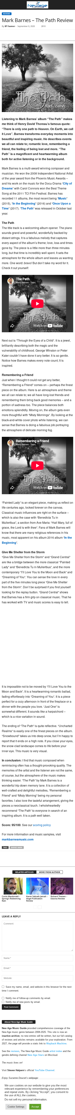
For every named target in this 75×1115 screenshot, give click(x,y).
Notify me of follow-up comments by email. (28, 998)
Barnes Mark (16, 847)
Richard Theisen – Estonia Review (59, 897)
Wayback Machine (56, 1043)
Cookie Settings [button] (16, 1106)
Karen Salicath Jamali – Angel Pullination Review (37, 898)
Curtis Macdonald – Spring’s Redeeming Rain (11, 898)
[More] (39, 35)
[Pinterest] (22, 35)
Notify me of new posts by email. (23, 1002)
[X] (13, 35)
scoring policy (42, 825)
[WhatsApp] (30, 35)
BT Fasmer (10, 26)
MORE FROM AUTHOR (49, 872)
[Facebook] (5, 35)
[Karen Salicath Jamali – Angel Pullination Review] (37, 886)
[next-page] (40, 907)
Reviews (6, 14)
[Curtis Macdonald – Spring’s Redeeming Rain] (13, 886)
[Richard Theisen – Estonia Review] (62, 886)
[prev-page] (35, 907)
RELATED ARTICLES (24, 872)
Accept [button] (35, 1106)
